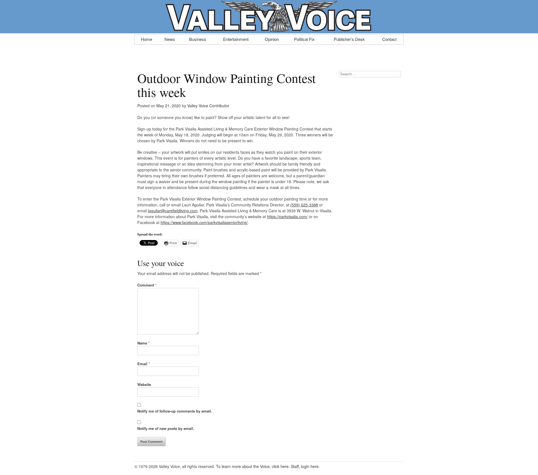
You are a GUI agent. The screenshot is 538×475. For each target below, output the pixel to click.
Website (144, 384)
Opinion (272, 38)
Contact (389, 38)
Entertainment (236, 38)
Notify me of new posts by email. (165, 428)
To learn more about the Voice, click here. (253, 466)
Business (197, 38)
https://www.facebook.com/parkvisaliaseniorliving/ (204, 222)
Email (143, 363)
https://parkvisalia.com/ (287, 216)
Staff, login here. (305, 466)
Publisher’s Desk (349, 38)
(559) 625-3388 (304, 205)
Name (143, 343)
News (169, 38)
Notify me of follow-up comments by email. (174, 411)
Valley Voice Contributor (208, 105)
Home (146, 38)
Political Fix (304, 38)
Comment (147, 285)
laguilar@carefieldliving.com (173, 210)
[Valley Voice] (269, 30)
